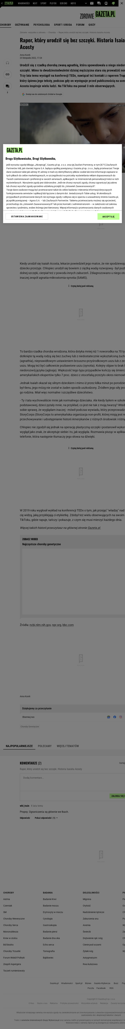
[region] (62, 183)
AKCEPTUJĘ (108, 216)
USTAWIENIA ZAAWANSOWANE (27, 216)
